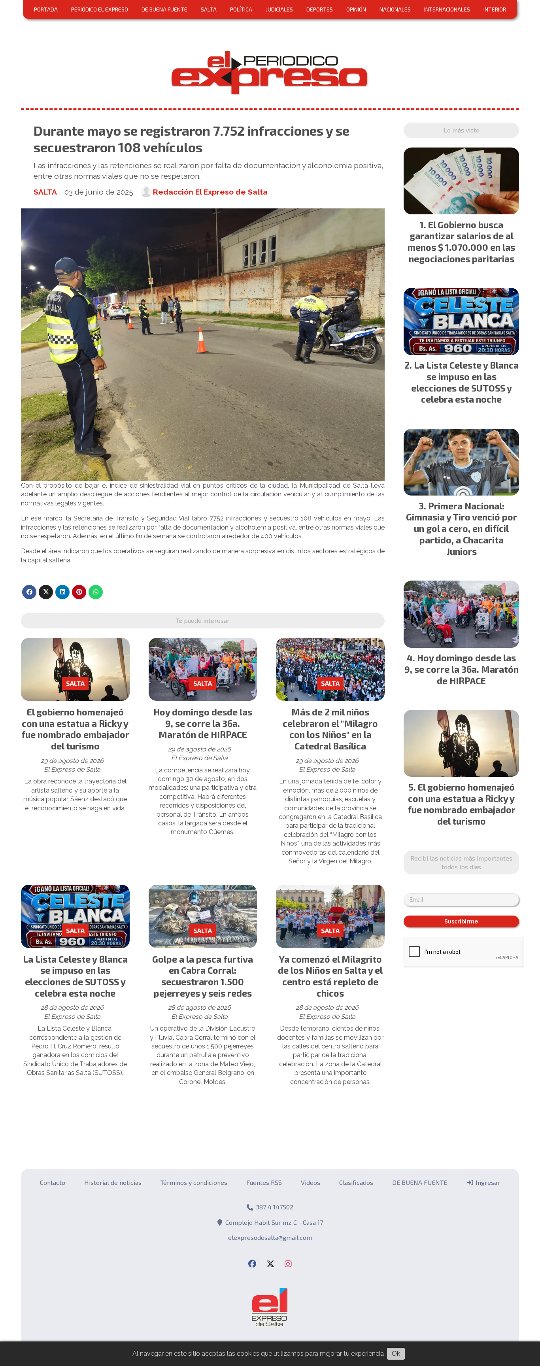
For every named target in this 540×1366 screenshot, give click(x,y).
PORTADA (46, 9)
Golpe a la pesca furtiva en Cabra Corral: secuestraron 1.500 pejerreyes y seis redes (202, 976)
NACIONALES (395, 9)
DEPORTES (319, 9)
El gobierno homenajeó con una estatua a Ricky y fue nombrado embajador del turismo (75, 728)
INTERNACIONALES (447, 9)
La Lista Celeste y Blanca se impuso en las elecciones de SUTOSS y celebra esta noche (75, 976)
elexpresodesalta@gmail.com (270, 1237)
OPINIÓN (356, 9)
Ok (396, 1353)
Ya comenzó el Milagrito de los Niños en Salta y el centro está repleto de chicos (330, 976)
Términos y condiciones (193, 1182)
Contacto (52, 1182)
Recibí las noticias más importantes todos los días (461, 862)
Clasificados (356, 1182)
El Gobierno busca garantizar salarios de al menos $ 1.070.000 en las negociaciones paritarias (461, 241)
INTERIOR (494, 9)
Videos (310, 1182)
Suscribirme (461, 921)
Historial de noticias (113, 1182)
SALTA (209, 9)
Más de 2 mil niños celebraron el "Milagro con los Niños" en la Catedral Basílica (330, 728)
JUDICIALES (279, 9)
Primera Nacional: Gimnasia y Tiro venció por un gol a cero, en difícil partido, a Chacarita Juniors (461, 528)
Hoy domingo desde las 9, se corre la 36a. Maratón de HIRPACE (202, 723)
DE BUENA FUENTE (164, 9)
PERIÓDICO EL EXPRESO (99, 9)
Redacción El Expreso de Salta (210, 191)
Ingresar (487, 1182)
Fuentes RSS (264, 1182)
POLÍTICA (241, 9)
